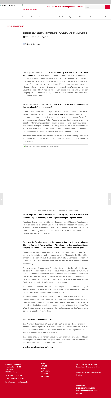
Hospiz (43, 368)
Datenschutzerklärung (85, 388)
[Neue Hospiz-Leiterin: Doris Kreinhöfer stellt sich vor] (55, 56)
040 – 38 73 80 (16, 376)
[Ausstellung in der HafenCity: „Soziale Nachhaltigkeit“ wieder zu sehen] (109, 199)
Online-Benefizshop (60, 7)
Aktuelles (45, 376)
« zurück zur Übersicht (14, 26)
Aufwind (44, 366)
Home (43, 363)
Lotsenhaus (45, 371)
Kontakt (80, 7)
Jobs (48, 7)
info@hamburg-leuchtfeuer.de (16, 382)
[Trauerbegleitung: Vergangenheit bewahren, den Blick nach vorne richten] (1, 199)
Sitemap (79, 393)
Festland (44, 374)
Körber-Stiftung (57, 114)
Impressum (80, 385)
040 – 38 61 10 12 (17, 378)
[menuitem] (24, 16)
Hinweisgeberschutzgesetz (87, 391)
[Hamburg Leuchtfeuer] (29, 9)
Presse (72, 7)
